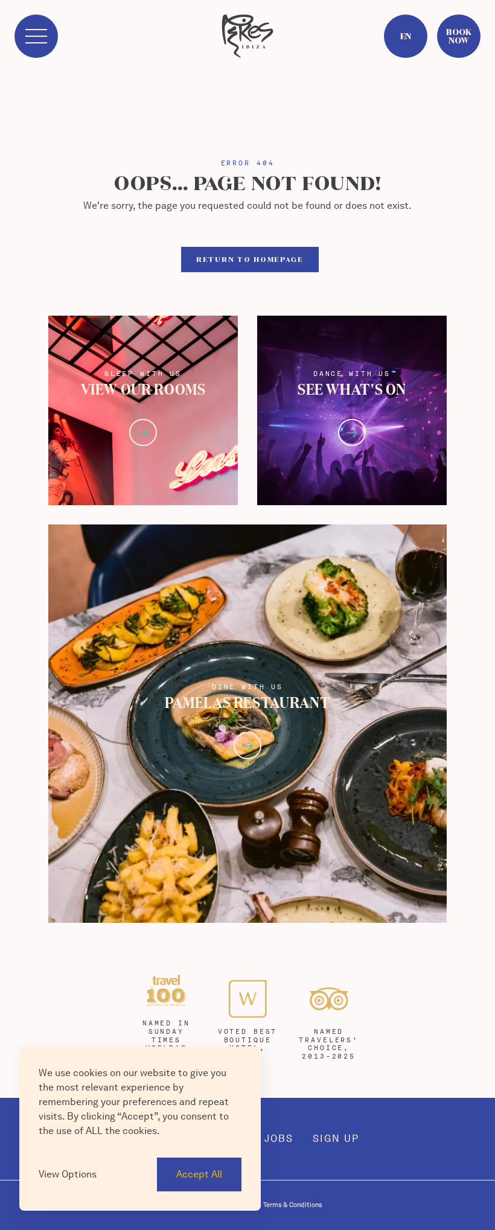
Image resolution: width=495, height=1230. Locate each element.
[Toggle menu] (36, 36)
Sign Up (336, 1138)
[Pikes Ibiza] (247, 36)
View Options (68, 1174)
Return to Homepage (250, 259)
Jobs (278, 1138)
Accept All (199, 1174)
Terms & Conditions (292, 1204)
